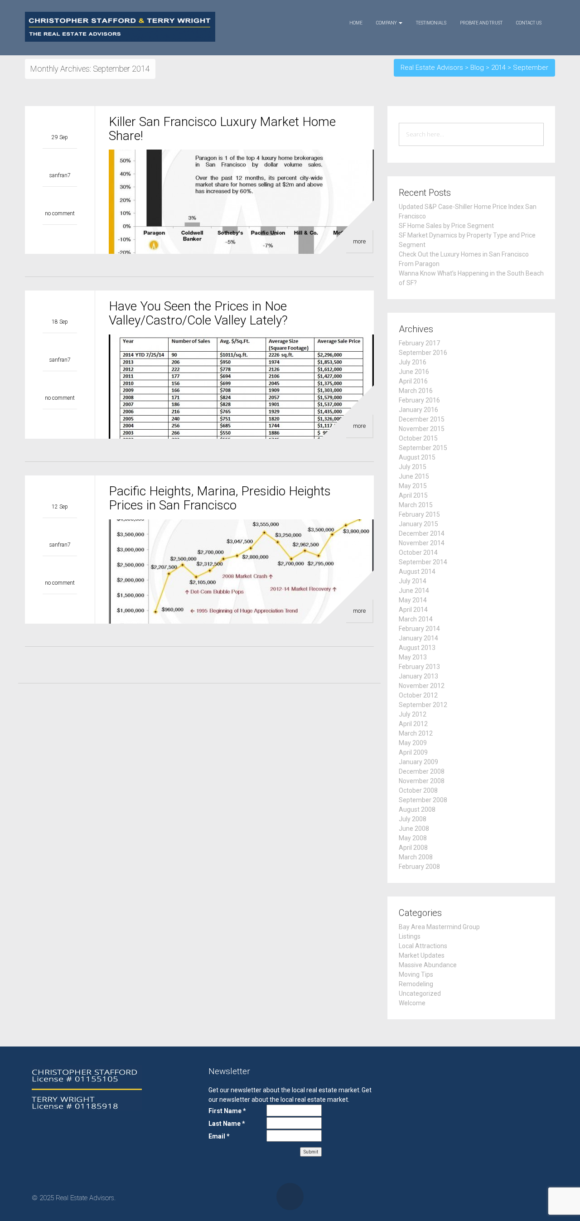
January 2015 (418, 524)
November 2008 (422, 781)
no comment (60, 213)
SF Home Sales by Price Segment (446, 225)
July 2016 (412, 362)
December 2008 (422, 771)
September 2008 (423, 800)
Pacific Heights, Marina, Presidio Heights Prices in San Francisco (220, 498)
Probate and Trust (481, 22)
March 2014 (416, 619)
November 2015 (422, 428)
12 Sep (60, 507)
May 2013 (413, 657)
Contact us (528, 22)
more (359, 241)
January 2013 (418, 676)
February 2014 (419, 628)
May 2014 (413, 600)
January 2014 (418, 638)
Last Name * (226, 1123)
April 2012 (413, 723)
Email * (219, 1136)
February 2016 (419, 400)
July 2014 (412, 581)
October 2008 (418, 790)
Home (355, 22)
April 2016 (413, 381)
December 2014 (422, 533)
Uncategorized (420, 993)
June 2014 (414, 590)
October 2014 (418, 552)
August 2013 (417, 647)
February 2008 (419, 866)
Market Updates (422, 955)
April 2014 (413, 609)
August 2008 (417, 809)
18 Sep (60, 322)
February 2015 (419, 514)
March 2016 (416, 390)
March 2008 (416, 857)
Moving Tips (416, 974)
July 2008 (412, 819)
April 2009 (413, 752)
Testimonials (431, 22)
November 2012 (422, 685)
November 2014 (422, 543)
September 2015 (423, 447)
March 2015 (416, 505)
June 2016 (414, 371)
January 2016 (418, 409)
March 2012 (416, 733)
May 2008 (413, 838)
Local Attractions (423, 946)
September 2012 (423, 704)
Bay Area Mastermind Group (439, 926)
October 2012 (418, 695)
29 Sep (60, 137)
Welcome (412, 1003)
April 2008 (413, 847)
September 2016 (423, 352)
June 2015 (414, 476)
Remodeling (416, 984)
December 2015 (422, 419)
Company (387, 22)
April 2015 (413, 495)
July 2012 (412, 714)
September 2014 (423, 562)
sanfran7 (60, 175)
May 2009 (413, 742)
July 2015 (412, 466)
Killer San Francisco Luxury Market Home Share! (222, 128)
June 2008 (414, 828)
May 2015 (413, 485)
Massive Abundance (428, 965)
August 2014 (417, 571)
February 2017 (419, 343)
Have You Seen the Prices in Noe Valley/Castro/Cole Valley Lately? (198, 313)
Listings (409, 936)
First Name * (227, 1110)
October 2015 (418, 438)
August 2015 (417, 457)
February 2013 (419, 666)
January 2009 (418, 762)
